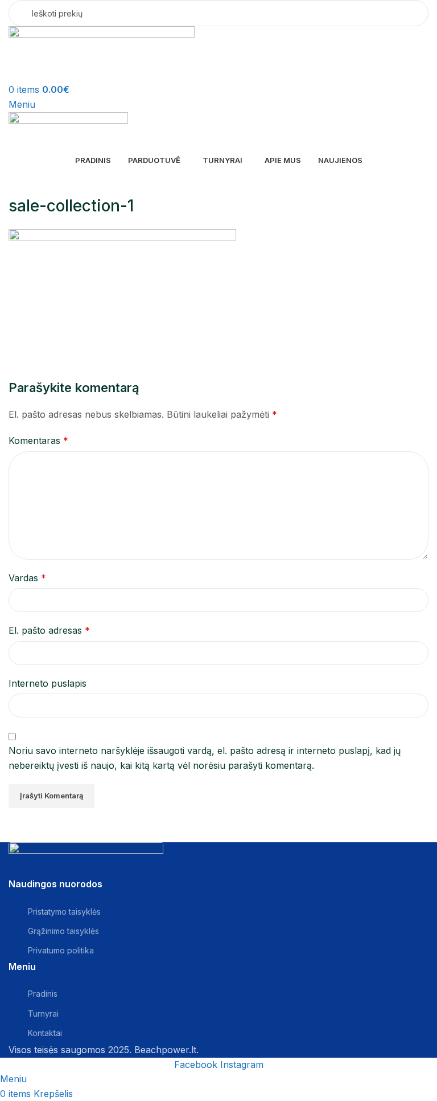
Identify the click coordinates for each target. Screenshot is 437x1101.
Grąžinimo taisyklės (63, 931)
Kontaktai (45, 1033)
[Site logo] (102, 53)
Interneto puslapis (47, 683)
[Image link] (86, 859)
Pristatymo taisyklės (64, 911)
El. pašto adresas (49, 630)
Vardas (27, 578)
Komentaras (38, 440)
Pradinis (42, 993)
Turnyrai (43, 1013)
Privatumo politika (61, 950)
